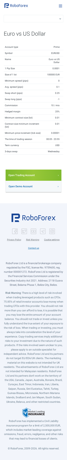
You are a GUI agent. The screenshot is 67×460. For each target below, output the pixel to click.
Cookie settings (52, 239)
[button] (16, 5)
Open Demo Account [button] (21, 186)
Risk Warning (32, 239)
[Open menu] (60, 6)
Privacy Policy (14, 239)
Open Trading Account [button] (21, 175)
